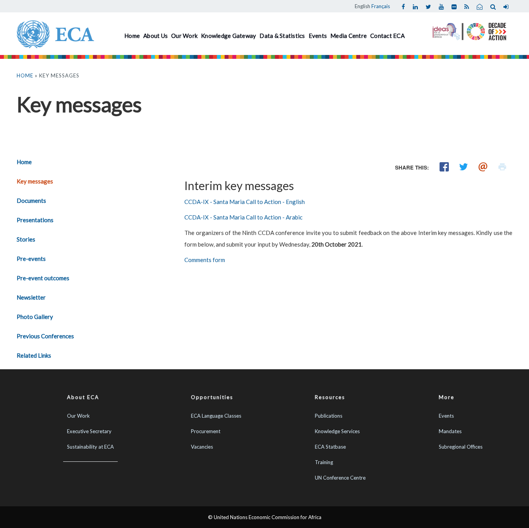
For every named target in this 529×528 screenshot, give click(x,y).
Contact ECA (387, 35)
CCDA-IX (197, 217)
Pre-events (31, 258)
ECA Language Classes (216, 416)
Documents (31, 200)
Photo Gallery (35, 316)
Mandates (450, 431)
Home (132, 35)
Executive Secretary (89, 431)
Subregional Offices (461, 447)
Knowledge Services (337, 431)
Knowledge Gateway (228, 35)
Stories (26, 239)
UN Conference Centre (340, 478)
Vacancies (202, 447)
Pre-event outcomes (43, 277)
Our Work (184, 35)
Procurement (205, 431)
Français (380, 6)
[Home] (55, 33)
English (362, 6)
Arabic (294, 217)
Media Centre (348, 35)
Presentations (35, 219)
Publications (328, 416)
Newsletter (31, 297)
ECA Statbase (330, 447)
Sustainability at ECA (90, 447)
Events (318, 35)
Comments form (204, 259)
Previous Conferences (45, 336)
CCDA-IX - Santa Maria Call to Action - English (244, 201)
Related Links (34, 355)
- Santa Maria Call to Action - (248, 217)
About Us (155, 35)
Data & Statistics (282, 35)
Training (324, 462)
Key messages (35, 181)
